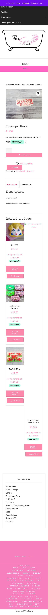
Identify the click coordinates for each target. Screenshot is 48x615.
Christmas (18, 576)
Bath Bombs (15, 84)
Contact (28, 578)
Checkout (37, 573)
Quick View (15, 276)
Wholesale (24, 607)
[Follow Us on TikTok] (27, 60)
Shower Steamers (24, 604)
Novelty (25, 84)
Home (8, 84)
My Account (6, 17)
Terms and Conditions (24, 611)
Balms (24, 568)
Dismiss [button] (38, 3)
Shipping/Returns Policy (11, 22)
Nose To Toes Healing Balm (17, 505)
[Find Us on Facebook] (24, 60)
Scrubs (39, 599)
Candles (9, 493)
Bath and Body (18, 570)
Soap (8, 512)
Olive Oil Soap (18, 594)
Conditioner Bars (13, 496)
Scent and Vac (11, 518)
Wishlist (4, 12)
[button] (38, 93)
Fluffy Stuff (10, 499)
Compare (30, 576)
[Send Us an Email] (21, 60)
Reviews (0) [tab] (26, 184)
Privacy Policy (7, 7)
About (15, 568)
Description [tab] (12, 184)
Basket (32, 568)
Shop (11, 604)
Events (38, 578)
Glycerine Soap (26, 581)
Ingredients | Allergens (18, 586)
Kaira (31, 556)
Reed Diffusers (31, 596)
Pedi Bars (32, 594)
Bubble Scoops (12, 489)
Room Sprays (11, 515)
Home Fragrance (17, 583)
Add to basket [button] (15, 269)
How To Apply (32, 583)
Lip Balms (10, 502)
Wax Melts (10, 521)
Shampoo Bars (12, 508)
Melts (9, 588)
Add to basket (24, 155)
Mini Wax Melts (21, 588)
